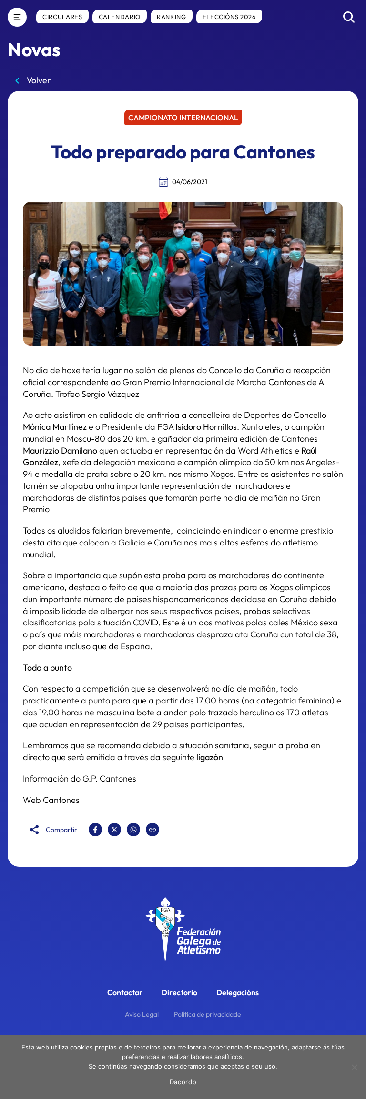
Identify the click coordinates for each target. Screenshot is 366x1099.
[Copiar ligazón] (152, 829)
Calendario (120, 16)
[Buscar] (348, 17)
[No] (354, 1067)
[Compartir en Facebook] (95, 829)
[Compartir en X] (114, 829)
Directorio (179, 992)
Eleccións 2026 (229, 16)
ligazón (209, 757)
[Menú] (17, 17)
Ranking (171, 16)
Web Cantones (51, 799)
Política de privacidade (207, 1014)
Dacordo (183, 1082)
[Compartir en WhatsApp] (133, 829)
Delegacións (237, 992)
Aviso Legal (142, 1014)
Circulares (62, 16)
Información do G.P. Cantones (79, 778)
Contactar (124, 992)
